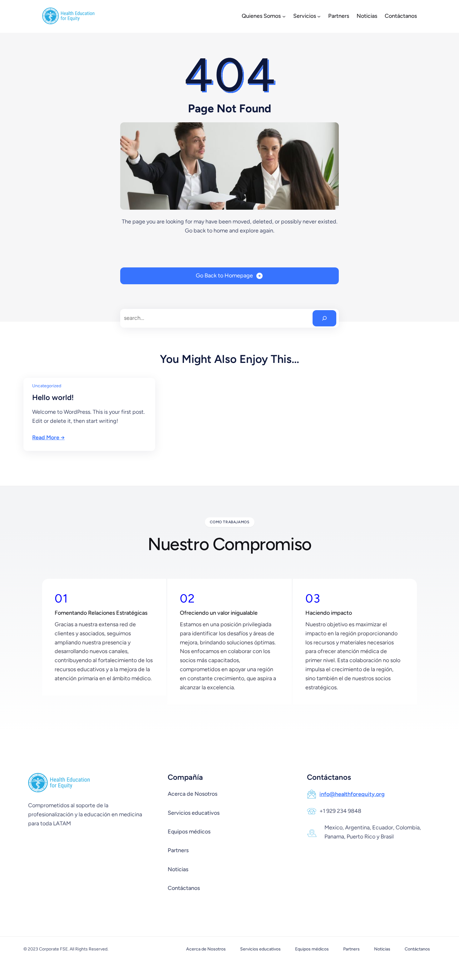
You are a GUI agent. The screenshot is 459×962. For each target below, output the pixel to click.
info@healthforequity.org (352, 794)
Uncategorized (46, 385)
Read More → (48, 437)
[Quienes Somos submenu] (284, 16)
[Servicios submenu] (319, 16)
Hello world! (53, 397)
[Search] (324, 318)
